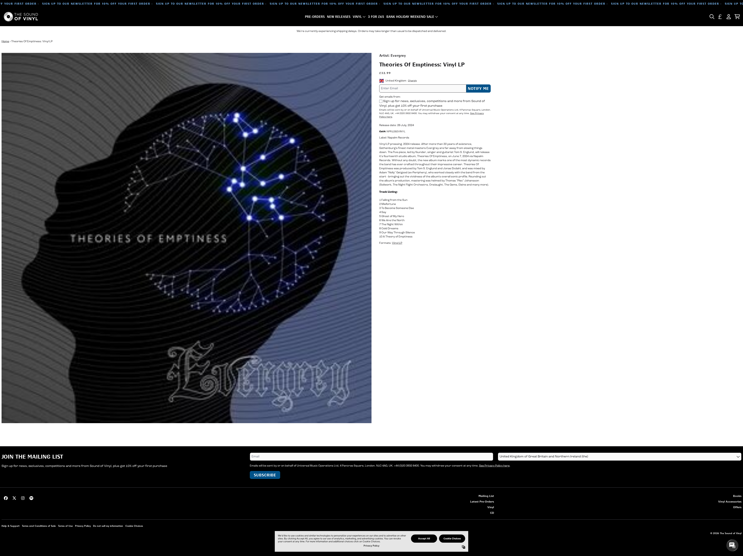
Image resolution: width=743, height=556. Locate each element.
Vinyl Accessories (729, 501)
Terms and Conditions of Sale (39, 525)
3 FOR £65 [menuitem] (376, 17)
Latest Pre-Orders (482, 501)
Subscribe (265, 475)
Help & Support (11, 525)
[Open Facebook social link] (6, 498)
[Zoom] (187, 238)
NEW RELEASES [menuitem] (338, 17)
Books (737, 496)
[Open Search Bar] (711, 16)
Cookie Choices (134, 525)
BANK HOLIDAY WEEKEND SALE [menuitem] (410, 17)
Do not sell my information (108, 525)
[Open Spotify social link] (31, 498)
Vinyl (490, 507)
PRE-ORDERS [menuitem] (315, 17)
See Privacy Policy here (494, 465)
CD (492, 512)
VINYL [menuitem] (357, 17)
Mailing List (486, 496)
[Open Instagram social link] (23, 498)
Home (5, 41)
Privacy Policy (83, 525)
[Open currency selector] (720, 16)
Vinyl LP (397, 243)
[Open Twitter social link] (14, 498)
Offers (737, 507)
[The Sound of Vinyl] (21, 16)
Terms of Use (65, 525)
